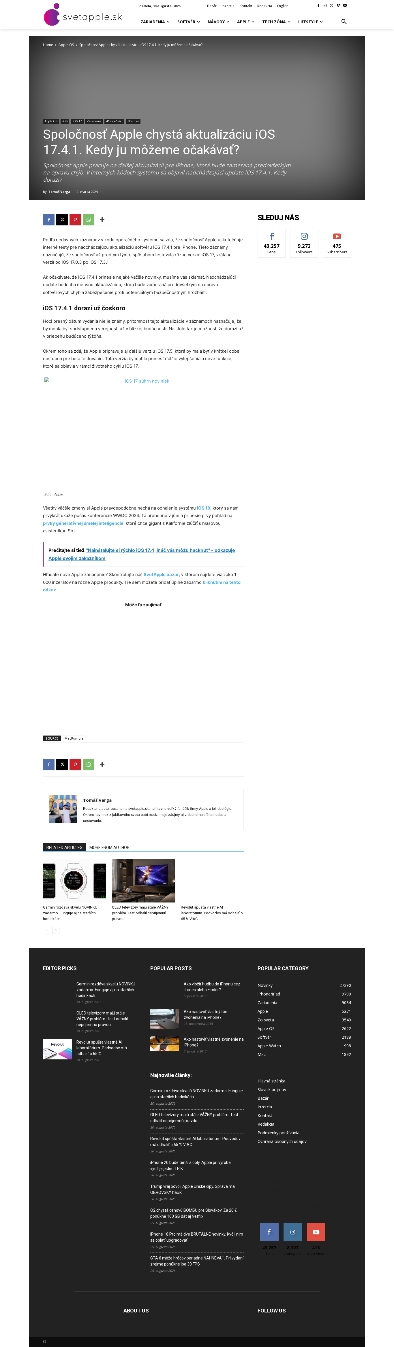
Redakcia (266, 1124)
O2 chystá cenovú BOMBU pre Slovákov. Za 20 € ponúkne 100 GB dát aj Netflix (193, 1213)
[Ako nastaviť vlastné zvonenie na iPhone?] (164, 1043)
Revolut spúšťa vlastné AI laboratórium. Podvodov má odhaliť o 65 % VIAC (212, 913)
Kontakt (265, 1115)
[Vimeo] (338, 6)
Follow (304, 233)
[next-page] (55, 930)
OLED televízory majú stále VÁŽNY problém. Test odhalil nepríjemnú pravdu (140, 913)
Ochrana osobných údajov (282, 1141)
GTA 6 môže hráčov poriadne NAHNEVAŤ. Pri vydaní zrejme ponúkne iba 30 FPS (196, 1261)
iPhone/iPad (114, 121)
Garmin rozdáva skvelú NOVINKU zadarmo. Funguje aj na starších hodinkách (70, 913)
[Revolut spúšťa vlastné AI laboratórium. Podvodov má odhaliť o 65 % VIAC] (212, 881)
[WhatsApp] (88, 219)
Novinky (133, 121)
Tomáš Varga (59, 191)
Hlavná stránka (271, 1081)
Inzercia (265, 1106)
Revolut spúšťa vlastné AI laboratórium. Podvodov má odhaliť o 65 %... (101, 1048)
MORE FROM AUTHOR (109, 847)
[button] (344, 22)
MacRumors (74, 738)
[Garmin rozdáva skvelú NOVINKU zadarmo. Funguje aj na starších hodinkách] (74, 881)
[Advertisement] (143, 669)
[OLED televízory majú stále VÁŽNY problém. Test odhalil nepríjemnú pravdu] (143, 881)
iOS (64, 121)
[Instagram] (325, 6)
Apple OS (66, 44)
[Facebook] (318, 6)
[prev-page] (46, 930)
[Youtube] (345, 6)
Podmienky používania (278, 1132)
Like (272, 233)
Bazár (263, 1098)
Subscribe (337, 233)
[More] (102, 219)
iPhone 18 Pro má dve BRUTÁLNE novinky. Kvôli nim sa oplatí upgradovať (196, 1237)
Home (48, 44)
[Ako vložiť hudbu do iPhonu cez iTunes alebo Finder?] (164, 991)
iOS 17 (77, 121)
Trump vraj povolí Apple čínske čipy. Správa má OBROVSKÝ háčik (192, 1189)
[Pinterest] (75, 219)
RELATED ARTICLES (64, 847)
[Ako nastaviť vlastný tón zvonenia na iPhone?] (164, 1019)
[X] (332, 6)
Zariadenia (94, 121)
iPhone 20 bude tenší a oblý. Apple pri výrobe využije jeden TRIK (190, 1165)
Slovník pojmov (272, 1089)
